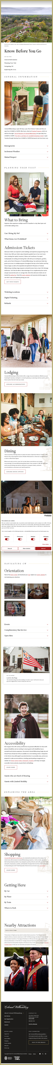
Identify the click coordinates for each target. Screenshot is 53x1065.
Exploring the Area (10, 69)
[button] (26, 147)
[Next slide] (9, 214)
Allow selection (26, 548)
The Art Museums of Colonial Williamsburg (25, 133)
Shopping (6, 1041)
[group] (26, 962)
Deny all (10, 548)
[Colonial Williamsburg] (16, 1008)
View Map (37, 592)
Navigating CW (8, 66)
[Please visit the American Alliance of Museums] (8, 1058)
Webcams (6, 1045)
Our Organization (8, 1019)
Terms (34, 1054)
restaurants (25, 761)
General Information (10, 60)
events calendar (26, 275)
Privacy (30, 1054)
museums (31, 761)
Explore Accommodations (15, 384)
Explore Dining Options (15, 471)
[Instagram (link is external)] (45, 1054)
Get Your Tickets (12, 282)
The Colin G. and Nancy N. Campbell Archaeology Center (29, 136)
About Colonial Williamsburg (13, 1013)
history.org (6, 1048)
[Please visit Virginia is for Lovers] (17, 1058)
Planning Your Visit (10, 63)
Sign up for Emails (38, 1042)
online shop (42, 866)
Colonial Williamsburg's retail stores (13, 858)
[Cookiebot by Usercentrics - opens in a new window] (45, 516)
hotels (20, 761)
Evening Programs (36, 131)
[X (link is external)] (43, 1054)
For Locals (6, 1036)
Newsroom (7, 1022)
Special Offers (7, 1038)
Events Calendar (7, 1043)
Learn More (14, 592)
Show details (45, 544)
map (29, 575)
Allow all (43, 548)
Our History (7, 1016)
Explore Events (13, 610)
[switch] (20, 539)
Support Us (6, 1034)
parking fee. (13, 275)
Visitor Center (13, 575)
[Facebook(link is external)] (40, 1054)
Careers (6, 1025)
